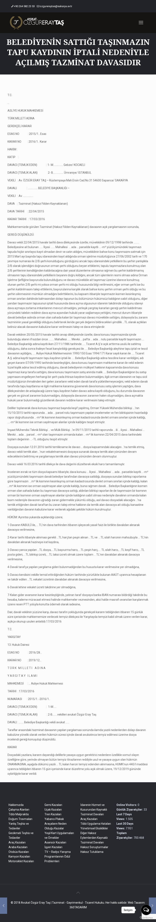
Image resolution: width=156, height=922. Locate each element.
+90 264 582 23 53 (24, 6)
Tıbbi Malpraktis (19, 814)
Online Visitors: (127, 805)
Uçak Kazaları (53, 809)
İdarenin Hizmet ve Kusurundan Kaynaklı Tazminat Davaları (93, 809)
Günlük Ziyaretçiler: (130, 809)
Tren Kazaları (52, 814)
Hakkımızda (16, 805)
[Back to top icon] (78, 892)
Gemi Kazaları (53, 805)
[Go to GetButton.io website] (146, 917)
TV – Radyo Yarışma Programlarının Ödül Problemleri (57, 856)
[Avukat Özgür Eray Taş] (37, 22)
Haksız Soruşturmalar (94, 847)
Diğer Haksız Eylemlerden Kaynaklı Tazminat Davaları (94, 837)
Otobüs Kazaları (19, 851)
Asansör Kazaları (55, 842)
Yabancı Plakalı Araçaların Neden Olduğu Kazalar (55, 823)
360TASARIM (78, 907)
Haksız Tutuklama (91, 851)
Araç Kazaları (17, 842)
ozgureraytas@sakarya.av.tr (56, 6)
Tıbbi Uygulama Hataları (95, 823)
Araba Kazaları (18, 847)
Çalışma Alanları (19, 809)
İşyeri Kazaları (53, 847)
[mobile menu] (141, 22)
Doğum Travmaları (20, 819)
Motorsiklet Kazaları (21, 861)
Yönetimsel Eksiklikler (94, 828)
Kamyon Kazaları (19, 856)
